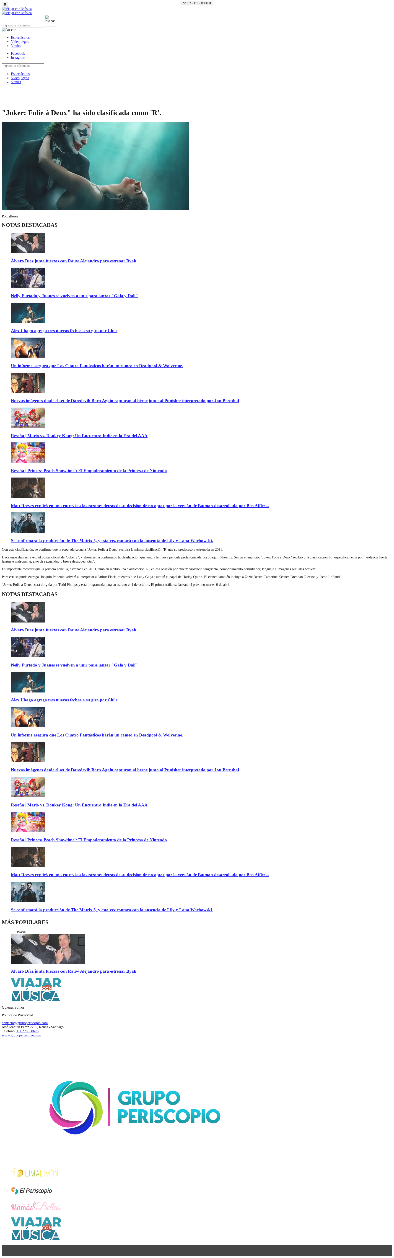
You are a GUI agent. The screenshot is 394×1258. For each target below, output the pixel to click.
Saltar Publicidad (197, 3)
